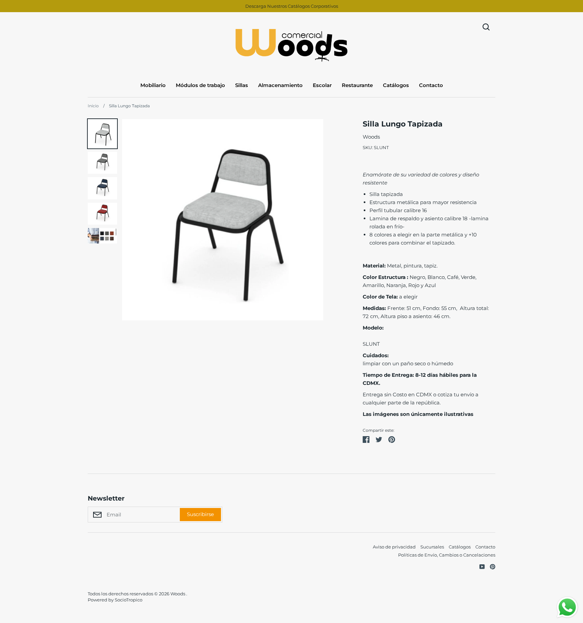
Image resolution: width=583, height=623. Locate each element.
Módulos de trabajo (200, 85)
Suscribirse (200, 514)
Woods (371, 137)
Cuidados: (376, 355)
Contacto (431, 85)
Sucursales (432, 546)
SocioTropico (128, 599)
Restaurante (357, 85)
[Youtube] (479, 566)
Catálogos (396, 85)
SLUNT (371, 344)
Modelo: (373, 327)
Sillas (241, 85)
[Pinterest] (490, 566)
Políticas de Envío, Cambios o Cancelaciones (446, 555)
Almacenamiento (280, 85)
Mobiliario (153, 85)
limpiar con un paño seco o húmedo (408, 363)
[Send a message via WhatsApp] (567, 607)
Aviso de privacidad (394, 546)
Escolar (322, 85)
